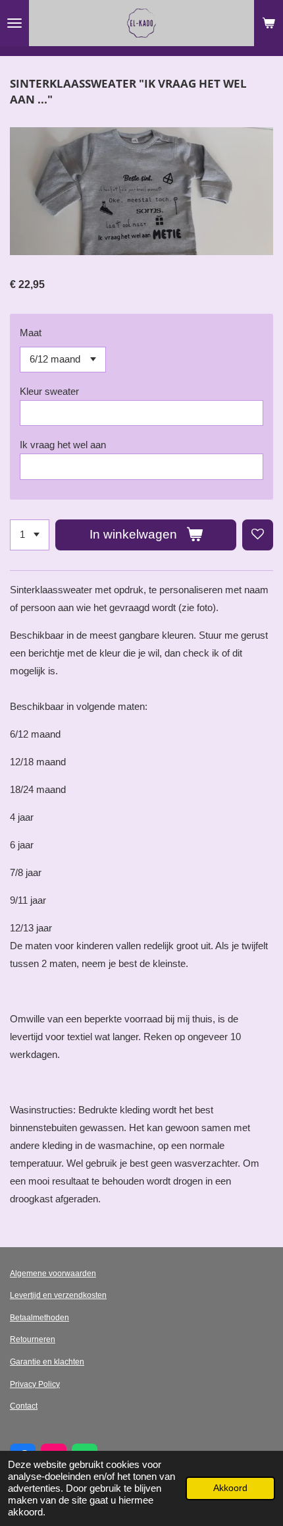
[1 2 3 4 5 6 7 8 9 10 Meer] (29, 534)
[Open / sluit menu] (14, 23)
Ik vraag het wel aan (63, 444)
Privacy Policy (35, 1384)
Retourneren (32, 1339)
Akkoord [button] (230, 1488)
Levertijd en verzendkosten (58, 1295)
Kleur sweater (49, 391)
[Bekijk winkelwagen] (268, 23)
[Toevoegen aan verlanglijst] (257, 534)
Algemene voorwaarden (53, 1273)
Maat (30, 332)
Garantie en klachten (47, 1361)
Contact (24, 1406)
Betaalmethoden (39, 1317)
